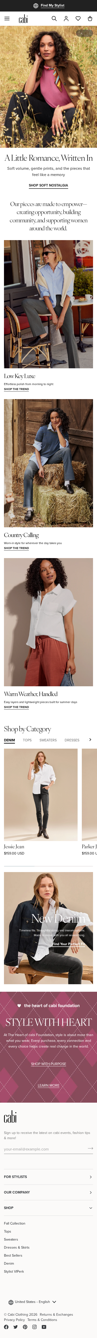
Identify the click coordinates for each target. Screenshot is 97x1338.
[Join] (89, 1148)
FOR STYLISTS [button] (15, 1176)
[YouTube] (44, 1327)
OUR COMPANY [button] (17, 1192)
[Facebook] (6, 1327)
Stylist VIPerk (14, 1271)
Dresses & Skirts (17, 1247)
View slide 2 (87, 33)
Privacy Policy (14, 1319)
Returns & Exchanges (56, 1314)
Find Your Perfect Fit (68, 943)
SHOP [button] (8, 1207)
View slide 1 (81, 33)
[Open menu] (10, 19)
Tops (7, 1231)
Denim (9, 1263)
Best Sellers (13, 1255)
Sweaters (11, 1239)
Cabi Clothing (18, 1314)
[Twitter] (15, 1327)
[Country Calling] (48, 463)
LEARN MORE (48, 1085)
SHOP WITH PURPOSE (48, 1063)
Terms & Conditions (42, 1319)
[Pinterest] (25, 1327)
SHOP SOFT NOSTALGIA (48, 185)
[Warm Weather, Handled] (48, 622)
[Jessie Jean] (41, 795)
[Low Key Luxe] (48, 304)
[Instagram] (34, 1327)
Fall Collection (14, 1223)
